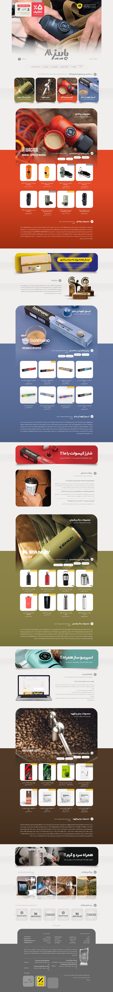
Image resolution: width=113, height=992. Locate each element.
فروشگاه (74, 67)
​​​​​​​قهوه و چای (57, 942)
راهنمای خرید (54, 67)
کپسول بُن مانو (58, 940)
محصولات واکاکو (58, 937)
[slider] (33, 693)
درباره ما (72, 940)
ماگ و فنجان (57, 939)
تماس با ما (45, 67)
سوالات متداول (64, 67)
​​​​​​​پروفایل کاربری (72, 942)
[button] (23, 693)
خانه (81, 67)
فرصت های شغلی (35, 67)
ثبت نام (91, 59)
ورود (95, 59)
